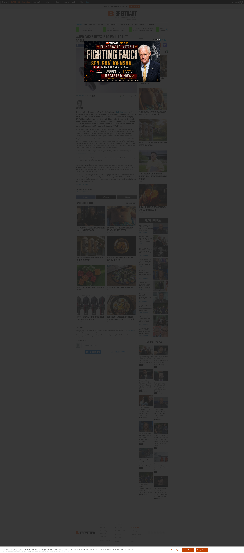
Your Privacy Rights (174, 550)
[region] (122, 549)
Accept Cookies (202, 550)
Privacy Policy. (65, 551)
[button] (122, 276)
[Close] (241, 549)
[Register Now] (122, 60)
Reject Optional (188, 550)
